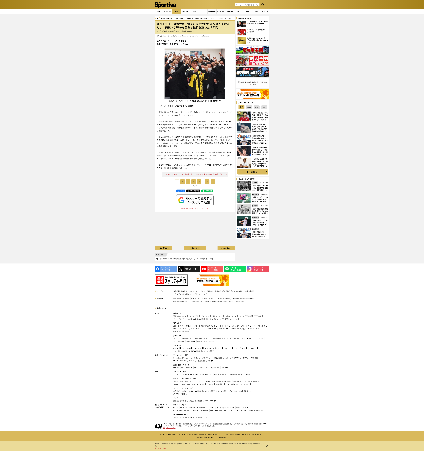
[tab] (176, 11)
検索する (257, 5)
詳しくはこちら (160, 448)
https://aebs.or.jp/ (170, 428)
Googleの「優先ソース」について (193, 208)
